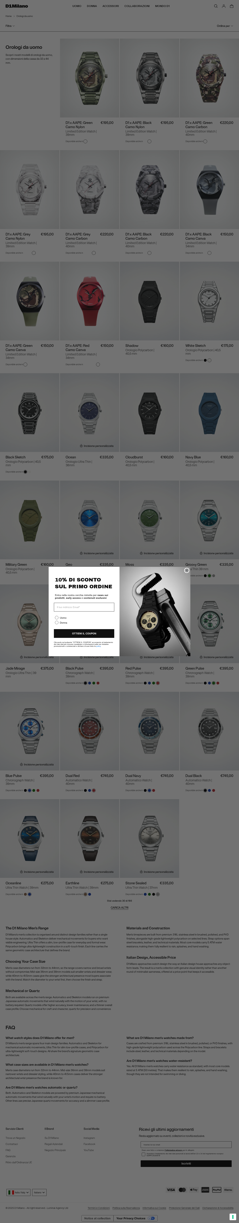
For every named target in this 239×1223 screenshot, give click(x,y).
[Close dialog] (187, 570)
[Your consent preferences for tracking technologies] (233, 1217)
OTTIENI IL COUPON (84, 633)
